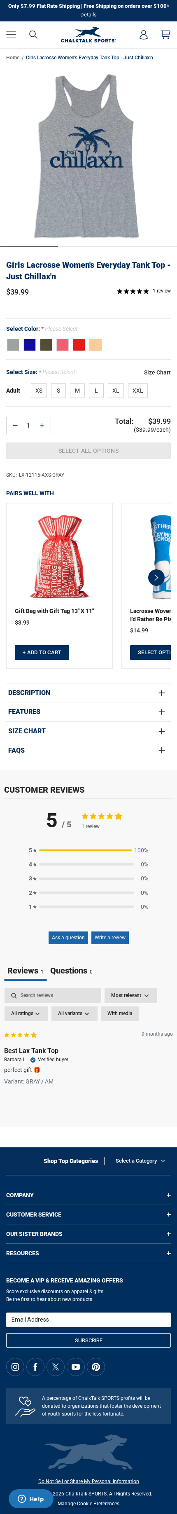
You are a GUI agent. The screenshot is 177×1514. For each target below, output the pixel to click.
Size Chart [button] (157, 372)
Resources (22, 1253)
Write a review (110, 938)
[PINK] (62, 345)
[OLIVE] (46, 345)
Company (20, 1195)
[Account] (144, 35)
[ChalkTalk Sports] (88, 34)
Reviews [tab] (25, 971)
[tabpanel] (88, 1050)
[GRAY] (13, 345)
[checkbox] (120, 1013)
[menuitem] (144, 35)
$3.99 (22, 622)
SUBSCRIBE (88, 1340)
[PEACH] (95, 345)
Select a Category (136, 1161)
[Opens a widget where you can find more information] (31, 1499)
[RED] (79, 345)
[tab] (71, 971)
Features (24, 712)
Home (12, 58)
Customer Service (33, 1214)
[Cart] (166, 35)
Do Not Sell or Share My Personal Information (88, 1481)
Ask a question (68, 938)
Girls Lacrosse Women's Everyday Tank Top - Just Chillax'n (88, 270)
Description (29, 693)
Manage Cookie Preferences (88, 1504)
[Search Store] (33, 35)
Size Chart (27, 731)
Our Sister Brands (34, 1234)
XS (38, 390)
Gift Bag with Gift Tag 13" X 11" (54, 611)
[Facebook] (35, 1367)
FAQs (16, 750)
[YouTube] (76, 1367)
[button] (11, 35)
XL (115, 390)
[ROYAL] (29, 345)
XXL (138, 390)
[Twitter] (56, 1367)
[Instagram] (15, 1367)
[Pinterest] (96, 1367)
